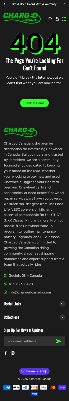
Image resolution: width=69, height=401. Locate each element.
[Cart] (57, 19)
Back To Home (34, 103)
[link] (50, 19)
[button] (64, 4)
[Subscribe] (58, 341)
